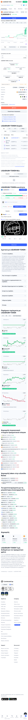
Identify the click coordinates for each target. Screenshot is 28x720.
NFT (2, 641)
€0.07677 (10, 527)
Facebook (16, 667)
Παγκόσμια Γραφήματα (6, 639)
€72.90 (9, 514)
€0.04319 (9, 502)
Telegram (16, 662)
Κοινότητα (16, 660)
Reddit (15, 669)
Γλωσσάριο (3, 667)
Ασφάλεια (16, 629)
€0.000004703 (11, 533)
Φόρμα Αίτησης (4, 660)
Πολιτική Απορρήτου (18, 616)
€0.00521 (10, 489)
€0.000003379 (10, 529)
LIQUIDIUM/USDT (15, 145)
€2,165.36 (9, 510)
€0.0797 (21, 516)
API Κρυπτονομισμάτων (6, 629)
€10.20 (9, 518)
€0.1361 (9, 531)
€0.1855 (9, 519)
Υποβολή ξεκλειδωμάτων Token (9, 126)
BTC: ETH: (9, 5)
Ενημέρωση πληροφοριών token (9, 124)
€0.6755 (8, 521)
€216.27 (9, 525)
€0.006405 (10, 523)
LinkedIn (16, 671)
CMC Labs (3, 616)
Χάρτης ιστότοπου (5, 650)
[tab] (18, 47)
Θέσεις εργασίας (17, 632)
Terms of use (17, 613)
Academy (3, 611)
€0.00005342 (14, 492)
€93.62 (9, 512)
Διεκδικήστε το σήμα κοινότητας (9, 128)
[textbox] (15, 210)
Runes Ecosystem (5, 112)
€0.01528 (11, 508)
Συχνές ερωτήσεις (5, 665)
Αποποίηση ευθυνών (18, 625)
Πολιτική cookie (17, 620)
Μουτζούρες (3, 648)
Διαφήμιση (3, 613)
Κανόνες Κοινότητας (18, 623)
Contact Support (4, 662)
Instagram (16, 665)
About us (16, 611)
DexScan (3, 632)
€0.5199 (9, 535)
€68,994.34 (10, 504)
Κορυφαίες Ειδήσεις (5, 620)
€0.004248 (10, 537)
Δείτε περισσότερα (23, 200)
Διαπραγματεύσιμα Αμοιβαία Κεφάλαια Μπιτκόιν (5, 625)
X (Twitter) (16, 658)
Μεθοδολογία (17, 627)
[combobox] (14, 50)
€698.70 (8, 516)
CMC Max (3, 618)
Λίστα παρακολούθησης (6, 645)
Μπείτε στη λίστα (5, 658)
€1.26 (8, 506)
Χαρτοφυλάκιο (4, 643)
